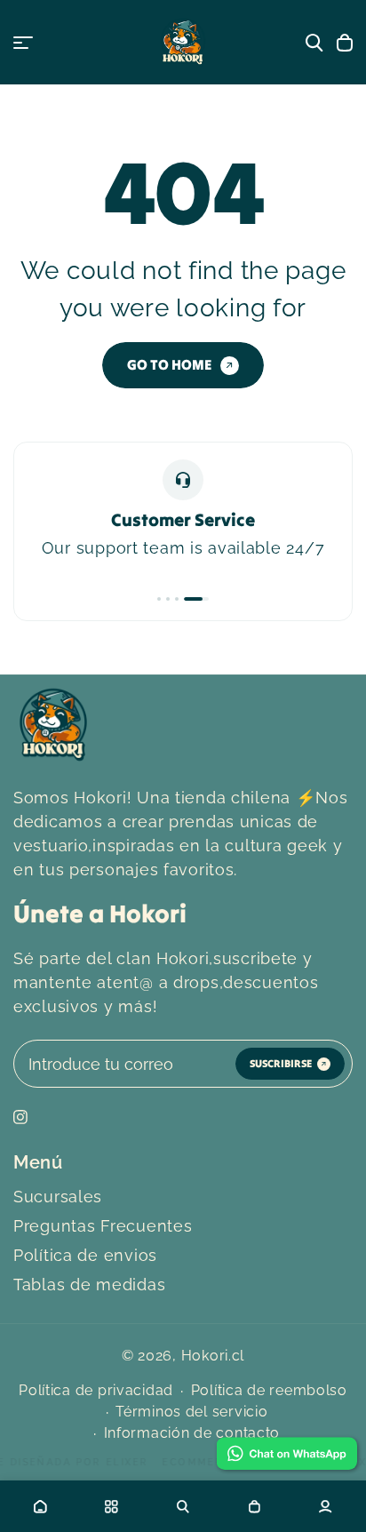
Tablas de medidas (89, 1284)
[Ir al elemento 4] (196, 599)
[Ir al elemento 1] (159, 599)
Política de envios (85, 1255)
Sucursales (57, 1196)
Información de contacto (192, 1432)
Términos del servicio (191, 1411)
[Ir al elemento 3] (177, 599)
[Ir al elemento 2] (168, 599)
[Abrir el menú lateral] (23, 42)
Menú (38, 1162)
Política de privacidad (96, 1390)
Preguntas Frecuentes (102, 1226)
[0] (254, 1506)
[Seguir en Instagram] (20, 1117)
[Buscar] (314, 43)
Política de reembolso (269, 1390)
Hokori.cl (212, 1355)
